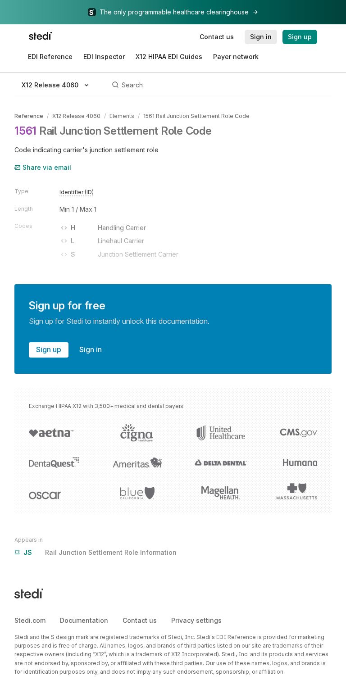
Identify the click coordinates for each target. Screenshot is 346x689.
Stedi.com (30, 620)
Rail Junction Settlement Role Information (100, 552)
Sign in (90, 349)
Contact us (140, 620)
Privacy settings (196, 620)
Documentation (84, 620)
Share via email (47, 167)
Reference (28, 116)
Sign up (48, 349)
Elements (121, 116)
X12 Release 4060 (76, 116)
